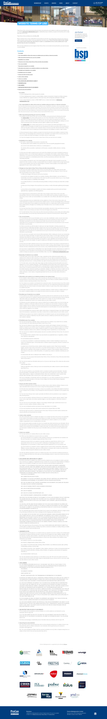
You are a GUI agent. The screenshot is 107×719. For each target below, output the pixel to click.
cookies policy (26, 124)
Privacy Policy (44, 714)
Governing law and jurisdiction (24, 89)
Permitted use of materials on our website (27, 70)
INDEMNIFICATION (22, 83)
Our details (20, 53)
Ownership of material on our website (26, 66)
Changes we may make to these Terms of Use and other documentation (33, 61)
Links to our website (22, 78)
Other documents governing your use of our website (29, 57)
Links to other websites (23, 76)
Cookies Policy (52, 714)
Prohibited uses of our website (24, 72)
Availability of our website (23, 59)
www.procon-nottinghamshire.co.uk (30, 31)
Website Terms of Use (37, 714)
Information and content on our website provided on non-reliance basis (33, 68)
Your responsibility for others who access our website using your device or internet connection (38, 55)
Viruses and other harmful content (25, 74)
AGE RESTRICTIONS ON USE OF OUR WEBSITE (28, 87)
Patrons (65, 644)
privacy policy (26, 118)
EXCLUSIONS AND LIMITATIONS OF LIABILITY (28, 81)
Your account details (22, 64)
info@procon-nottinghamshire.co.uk (60, 251)
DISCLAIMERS (21, 85)
